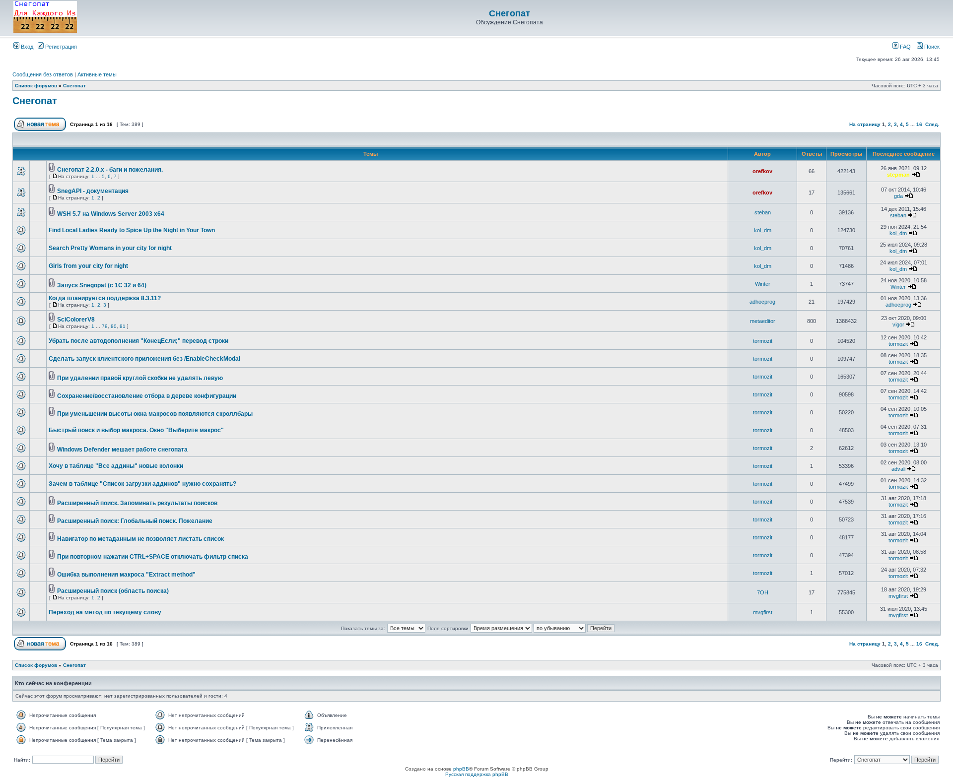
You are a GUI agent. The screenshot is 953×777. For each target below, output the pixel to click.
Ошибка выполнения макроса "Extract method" (126, 574)
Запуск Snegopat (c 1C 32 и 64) (101, 285)
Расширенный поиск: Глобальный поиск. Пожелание (134, 521)
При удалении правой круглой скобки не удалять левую (140, 378)
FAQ (904, 47)
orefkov (762, 171)
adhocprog (762, 302)
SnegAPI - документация (93, 191)
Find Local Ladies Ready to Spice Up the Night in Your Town (132, 230)
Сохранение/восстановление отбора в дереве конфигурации (146, 395)
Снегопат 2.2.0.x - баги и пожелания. (110, 169)
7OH (762, 592)
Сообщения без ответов (42, 74)
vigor (898, 324)
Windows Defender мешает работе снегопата (122, 449)
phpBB (461, 769)
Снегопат (509, 13)
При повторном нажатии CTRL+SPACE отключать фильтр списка (152, 556)
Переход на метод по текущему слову (105, 612)
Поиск (931, 47)
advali (898, 469)
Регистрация (60, 47)
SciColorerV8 (76, 319)
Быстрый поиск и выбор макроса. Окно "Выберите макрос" (136, 430)
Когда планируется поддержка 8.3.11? (105, 298)
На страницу (865, 124)
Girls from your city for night (88, 265)
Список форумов (36, 85)
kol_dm (762, 230)
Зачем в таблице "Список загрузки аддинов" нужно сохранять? (142, 483)
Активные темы (97, 74)
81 (123, 326)
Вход (26, 47)
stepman (898, 175)
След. (932, 124)
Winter (762, 284)
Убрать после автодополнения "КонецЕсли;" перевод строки (138, 340)
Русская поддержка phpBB (476, 774)
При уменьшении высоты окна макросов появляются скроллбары (155, 413)
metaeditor (762, 321)
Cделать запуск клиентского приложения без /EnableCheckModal (144, 358)
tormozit (762, 341)
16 (919, 124)
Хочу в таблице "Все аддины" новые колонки (116, 465)
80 (114, 326)
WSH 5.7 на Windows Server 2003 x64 (110, 213)
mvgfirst (898, 596)
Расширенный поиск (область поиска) (113, 590)
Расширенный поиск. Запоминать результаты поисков (137, 503)
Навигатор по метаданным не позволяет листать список (140, 538)
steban (762, 212)
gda (898, 196)
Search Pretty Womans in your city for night (110, 248)
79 (105, 326)
